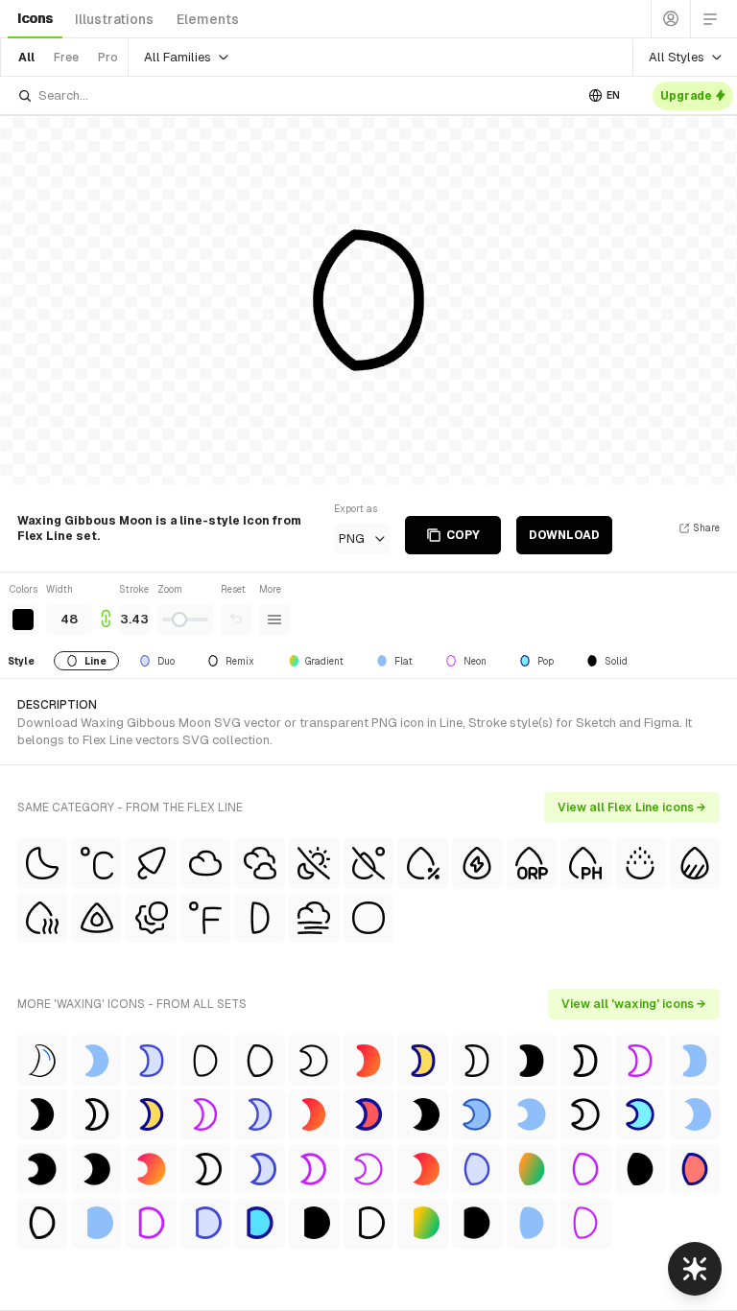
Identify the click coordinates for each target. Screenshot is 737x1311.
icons (35, 18)
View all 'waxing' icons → (633, 1004)
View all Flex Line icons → (632, 807)
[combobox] (295, 95)
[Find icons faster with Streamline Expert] (695, 1269)
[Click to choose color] (23, 619)
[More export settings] (274, 619)
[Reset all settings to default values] (236, 619)
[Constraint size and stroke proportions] (105, 608)
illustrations (114, 19)
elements (208, 19)
